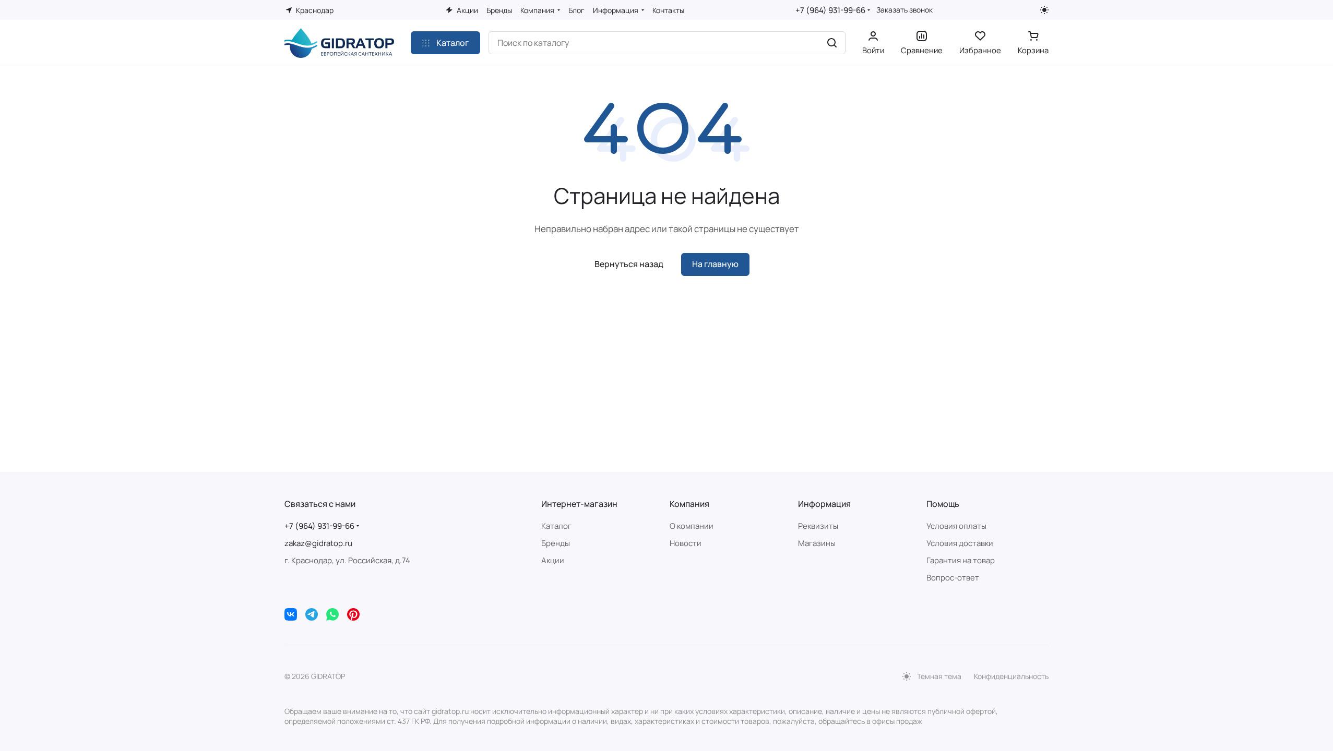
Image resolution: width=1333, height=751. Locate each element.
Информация (824, 504)
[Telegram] (311, 614)
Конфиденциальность (1011, 676)
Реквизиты (818, 525)
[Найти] (832, 43)
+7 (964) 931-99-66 (830, 10)
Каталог (556, 525)
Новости (685, 543)
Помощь (942, 504)
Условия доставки (959, 543)
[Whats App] (332, 614)
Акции (552, 560)
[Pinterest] (353, 614)
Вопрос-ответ (952, 577)
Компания (689, 504)
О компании (691, 525)
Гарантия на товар (960, 560)
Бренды (555, 543)
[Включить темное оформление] (1044, 10)
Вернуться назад (628, 264)
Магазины (817, 543)
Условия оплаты (956, 525)
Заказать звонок (904, 10)
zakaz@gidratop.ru (318, 543)
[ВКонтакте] (290, 614)
